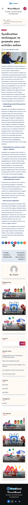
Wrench (8, 296)
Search (5, 338)
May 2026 (5, 384)
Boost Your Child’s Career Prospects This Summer (14, 365)
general (4, 30)
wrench (8, 49)
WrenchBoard (13, 9)
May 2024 (5, 388)
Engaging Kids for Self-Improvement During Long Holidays (12, 295)
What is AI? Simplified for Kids (13, 310)
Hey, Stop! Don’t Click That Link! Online (13, 370)
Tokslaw (9, 312)
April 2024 (5, 392)
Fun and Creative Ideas (9, 374)
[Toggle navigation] (2, 8)
